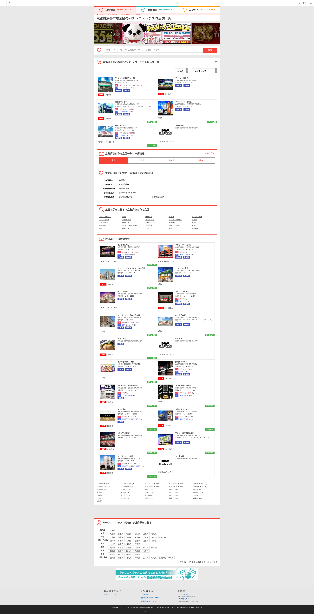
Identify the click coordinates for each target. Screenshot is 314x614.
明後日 (171, 160)
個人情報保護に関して (147, 607)
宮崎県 (154, 558)
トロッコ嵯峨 (197, 217)
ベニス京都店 (123, 291)
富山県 (120, 541)
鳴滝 (193, 225)
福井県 (137, 541)
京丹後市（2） (150, 495)
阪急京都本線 (124, 184)
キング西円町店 (124, 245)
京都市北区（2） (103, 483)
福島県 (154, 534)
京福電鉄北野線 (158, 197)
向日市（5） (174, 492)
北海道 (112, 530)
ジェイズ (178, 339)
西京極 (171, 217)
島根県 (120, 551)
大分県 (145, 558)
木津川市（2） (198, 495)
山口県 (145, 551)
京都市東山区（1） (200, 483)
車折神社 (172, 222)
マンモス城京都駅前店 (183, 386)
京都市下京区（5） (104, 486)
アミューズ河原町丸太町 (184, 433)
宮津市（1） (101, 492)
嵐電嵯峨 (102, 225)
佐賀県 (120, 558)
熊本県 (137, 558)
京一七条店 (179, 126)
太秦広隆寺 (103, 222)
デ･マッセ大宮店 (181, 268)
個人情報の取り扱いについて (150, 598)
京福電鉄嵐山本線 (125, 197)
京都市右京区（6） (152, 486)
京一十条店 (179, 456)
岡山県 (128, 551)
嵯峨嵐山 (148, 217)
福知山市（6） (126, 489)
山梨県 (145, 541)
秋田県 (137, 534)
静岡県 (120, 544)
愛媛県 (128, 554)
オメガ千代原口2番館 (126, 362)
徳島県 (112, 554)
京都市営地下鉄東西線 (127, 193)
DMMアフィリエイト (185, 599)
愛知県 (128, 544)
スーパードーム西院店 (183, 102)
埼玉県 (137, 537)
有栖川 (148, 222)
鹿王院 (194, 222)
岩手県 (120, 534)
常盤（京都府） (175, 225)
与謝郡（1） (101, 501)
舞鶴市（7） (150, 489)
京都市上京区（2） (128, 483)
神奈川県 (162, 537)
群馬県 (128, 537)
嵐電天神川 (149, 225)
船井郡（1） (198, 498)
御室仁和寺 (126, 228)
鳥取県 (112, 551)
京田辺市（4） (126, 495)
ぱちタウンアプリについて (113, 594)
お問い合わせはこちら (148, 601)
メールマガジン (183, 594)
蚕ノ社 (194, 219)
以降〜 (200, 160)
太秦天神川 (126, 219)
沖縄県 (170, 558)
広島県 (137, 551)
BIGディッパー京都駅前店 (128, 386)
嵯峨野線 (122, 180)
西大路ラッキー (181, 362)
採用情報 (199, 607)
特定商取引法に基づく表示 (166, 607)
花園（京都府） (105, 217)
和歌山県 (153, 548)
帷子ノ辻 (125, 222)
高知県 (137, 554)
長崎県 (128, 558)
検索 (210, 50)
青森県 (112, 534)
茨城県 (112, 537)
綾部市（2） (174, 489)
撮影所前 (195, 228)
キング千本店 (180, 315)
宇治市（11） (198, 489)
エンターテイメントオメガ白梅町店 (131, 268)
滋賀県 (112, 548)
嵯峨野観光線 (124, 188)
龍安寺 (171, 228)
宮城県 (128, 534)
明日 (142, 160)
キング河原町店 (124, 433)
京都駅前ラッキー (182, 409)
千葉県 (145, 537)
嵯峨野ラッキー (121, 102)
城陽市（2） (150, 492)
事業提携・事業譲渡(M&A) (185, 607)
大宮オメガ (122, 339)
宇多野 (101, 228)
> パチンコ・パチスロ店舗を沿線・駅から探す (197, 562)
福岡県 (112, 558)
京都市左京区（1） (152, 483)
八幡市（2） (101, 495)
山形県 (145, 534)
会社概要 (115, 607)
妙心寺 (148, 228)
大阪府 (128, 548)
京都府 (121, 14)
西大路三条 (149, 219)
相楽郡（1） (174, 498)
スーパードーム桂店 (125, 456)
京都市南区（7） (127, 486)
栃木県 (120, 537)
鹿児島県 (162, 558)
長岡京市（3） (198, 492)
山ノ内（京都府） (175, 219)
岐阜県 (112, 544)
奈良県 (145, 548)
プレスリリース (125, 607)
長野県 (154, 541)
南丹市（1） (174, 495)
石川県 (128, 541)
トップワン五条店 (182, 291)
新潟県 (112, 541)
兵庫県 (137, 548)
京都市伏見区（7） (176, 486)
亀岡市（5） (125, 492)
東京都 (154, 537)
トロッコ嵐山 (104, 219)
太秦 (124, 217)
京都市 (128, 14)
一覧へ (207, 153)
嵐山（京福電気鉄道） (130, 225)
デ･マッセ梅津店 (181, 78)
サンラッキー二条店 (183, 245)
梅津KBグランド (121, 126)
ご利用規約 (145, 594)
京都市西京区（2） (104, 489)
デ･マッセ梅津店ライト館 (125, 78)
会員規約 (135, 607)
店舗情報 (114, 14)
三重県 (137, 544)
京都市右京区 (136, 14)
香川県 (120, 554)
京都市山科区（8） (200, 486)
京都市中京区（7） (176, 483)
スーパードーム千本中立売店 (129, 315)
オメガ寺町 (122, 409)
